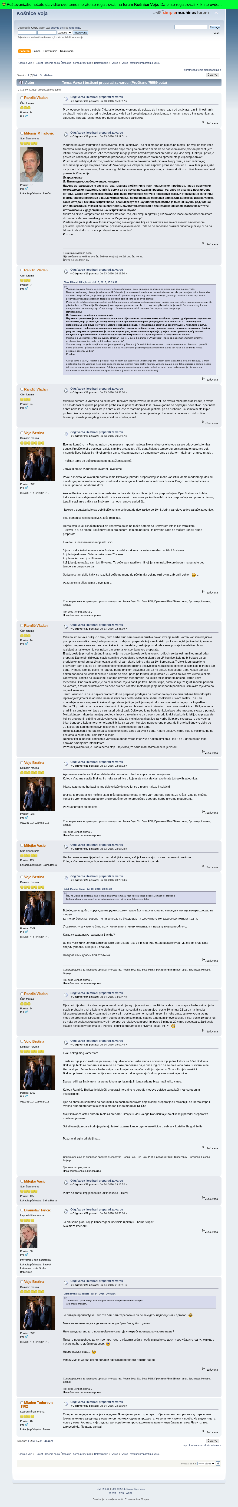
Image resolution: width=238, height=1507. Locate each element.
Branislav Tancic (37, 1210)
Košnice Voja (32, 13)
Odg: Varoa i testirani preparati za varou (96, 97)
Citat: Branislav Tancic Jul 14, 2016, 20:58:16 (90, 1293)
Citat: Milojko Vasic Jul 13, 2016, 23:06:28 (88, 889)
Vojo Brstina (34, 433)
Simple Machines (135, 1489)
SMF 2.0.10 (103, 1489)
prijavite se (57, 27)
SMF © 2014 (118, 1489)
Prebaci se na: (189, 1463)
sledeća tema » (212, 69)
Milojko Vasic (35, 845)
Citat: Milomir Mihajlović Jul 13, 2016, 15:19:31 (90, 282)
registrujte (74, 27)
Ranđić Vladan (36, 98)
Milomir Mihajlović (39, 133)
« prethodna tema (193, 69)
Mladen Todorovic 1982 (36, 1404)
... (38, 75)
